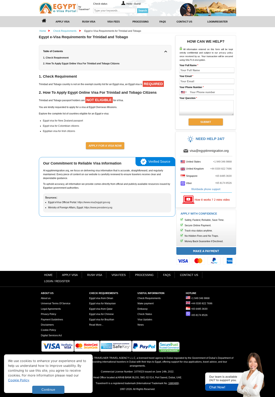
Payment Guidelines (52, 319)
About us (46, 298)
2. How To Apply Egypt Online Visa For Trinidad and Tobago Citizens (81, 63)
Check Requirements (65, 31)
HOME (48, 275)
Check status (100, 3)
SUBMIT (205, 121)
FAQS (167, 275)
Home (42, 31)
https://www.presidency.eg (98, 207)
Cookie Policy (48, 330)
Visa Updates (145, 319)
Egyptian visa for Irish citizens (59, 131)
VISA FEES (119, 275)
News (141, 324)
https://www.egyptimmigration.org (71, 7)
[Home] (44, 21)
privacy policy (226, 52)
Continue (48, 389)
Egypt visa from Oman (101, 298)
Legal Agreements (51, 309)
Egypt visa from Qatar (101, 309)
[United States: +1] (182, 92)
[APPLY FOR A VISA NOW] (105, 145)
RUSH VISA (94, 275)
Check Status (145, 314)
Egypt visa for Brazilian (101, 319)
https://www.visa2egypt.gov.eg (94, 202)
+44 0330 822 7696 (221, 168)
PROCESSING (144, 275)
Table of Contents (53, 51)
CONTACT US (189, 275)
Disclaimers (47, 324)
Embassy (143, 309)
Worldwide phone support (205, 189)
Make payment (146, 303)
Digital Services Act (51, 335)
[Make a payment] (206, 257)
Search (142, 10)
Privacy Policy (48, 314)
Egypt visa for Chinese (101, 314)
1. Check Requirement (56, 57)
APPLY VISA (70, 275)
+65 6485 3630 (223, 176)
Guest (137, 3)
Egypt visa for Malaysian (102, 303)
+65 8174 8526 (223, 183)
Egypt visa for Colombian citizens (61, 125)
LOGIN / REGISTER (57, 281)
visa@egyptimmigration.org (209, 150)
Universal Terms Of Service (55, 303)
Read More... (96, 324)
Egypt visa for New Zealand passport (63, 120)
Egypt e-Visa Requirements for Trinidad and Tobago (112, 31)
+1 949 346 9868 (222, 161)
